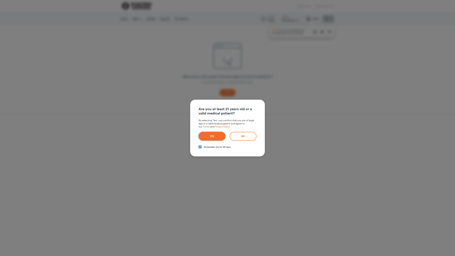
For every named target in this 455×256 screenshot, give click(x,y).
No (243, 136)
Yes (212, 136)
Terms (206, 126)
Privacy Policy (222, 126)
